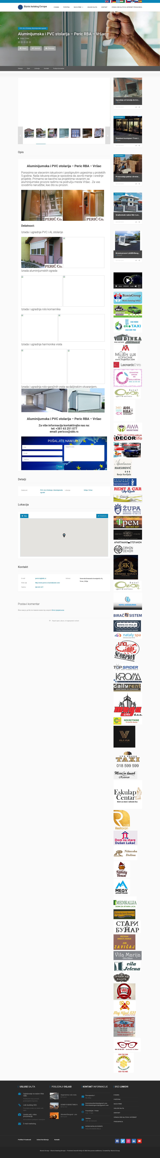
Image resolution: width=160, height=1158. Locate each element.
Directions (103, 516)
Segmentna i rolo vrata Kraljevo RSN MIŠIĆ (75, 1095)
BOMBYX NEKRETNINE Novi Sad (71, 1105)
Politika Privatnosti (24, 1139)
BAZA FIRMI (77, 7)
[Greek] (118, 1)
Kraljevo (64, 1097)
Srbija (22, 38)
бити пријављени (58, 610)
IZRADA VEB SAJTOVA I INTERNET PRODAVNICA (127, 7)
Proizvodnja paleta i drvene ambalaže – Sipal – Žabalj (137, 177)
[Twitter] (123, 1141)
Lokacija (37, 68)
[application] (128, 280)
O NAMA (56, 7)
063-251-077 (39, 587)
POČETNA (66, 7)
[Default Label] (134, 1141)
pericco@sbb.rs (40, 578)
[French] (110, 1)
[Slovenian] (136, 1)
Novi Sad (64, 1107)
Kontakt (46, 68)
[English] (107, 1)
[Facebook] (117, 1141)
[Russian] (129, 1)
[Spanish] (140, 1)
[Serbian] (133, 1)
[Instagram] (128, 1141)
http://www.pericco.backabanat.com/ (47, 583)
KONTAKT (104, 7)
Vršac (27, 38)
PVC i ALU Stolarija (46, 490)
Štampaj (51, 48)
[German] (114, 1)
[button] (127, 280)
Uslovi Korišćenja (43, 1139)
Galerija (20, 68)
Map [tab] (25, 516)
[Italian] (125, 1)
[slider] (126, 286)
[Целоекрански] (139, 286)
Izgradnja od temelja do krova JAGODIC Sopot (134, 100)
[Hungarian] (122, 1)
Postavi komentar (58, 68)
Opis (28, 68)
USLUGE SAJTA (92, 7)
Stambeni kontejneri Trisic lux (128, 138)
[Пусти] (116, 286)
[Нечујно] (136, 286)
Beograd (119, 255)
